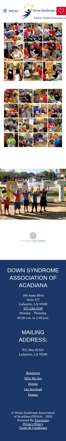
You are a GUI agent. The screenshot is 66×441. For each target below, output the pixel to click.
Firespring (42, 420)
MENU (13, 11)
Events (33, 383)
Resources (33, 373)
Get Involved (33, 389)
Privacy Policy (33, 424)
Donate (33, 394)
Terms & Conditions (33, 427)
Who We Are (33, 378)
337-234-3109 (33, 308)
